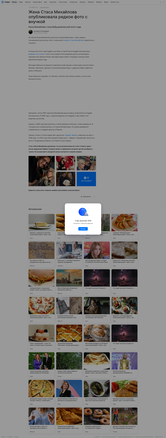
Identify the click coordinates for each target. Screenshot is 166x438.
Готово (83, 229)
